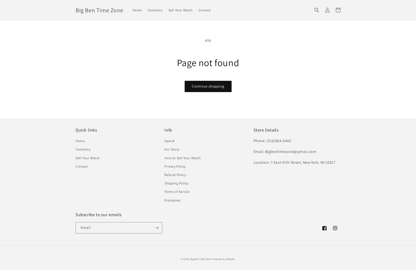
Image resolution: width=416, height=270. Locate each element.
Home (80, 141)
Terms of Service (177, 191)
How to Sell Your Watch (182, 158)
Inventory (83, 149)
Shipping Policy (176, 183)
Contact (82, 166)
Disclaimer (172, 200)
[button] (317, 10)
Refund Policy (175, 175)
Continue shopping (208, 86)
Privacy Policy (174, 166)
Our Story (171, 149)
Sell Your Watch (88, 158)
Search (169, 141)
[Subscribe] (156, 227)
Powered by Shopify (223, 259)
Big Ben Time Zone (200, 259)
